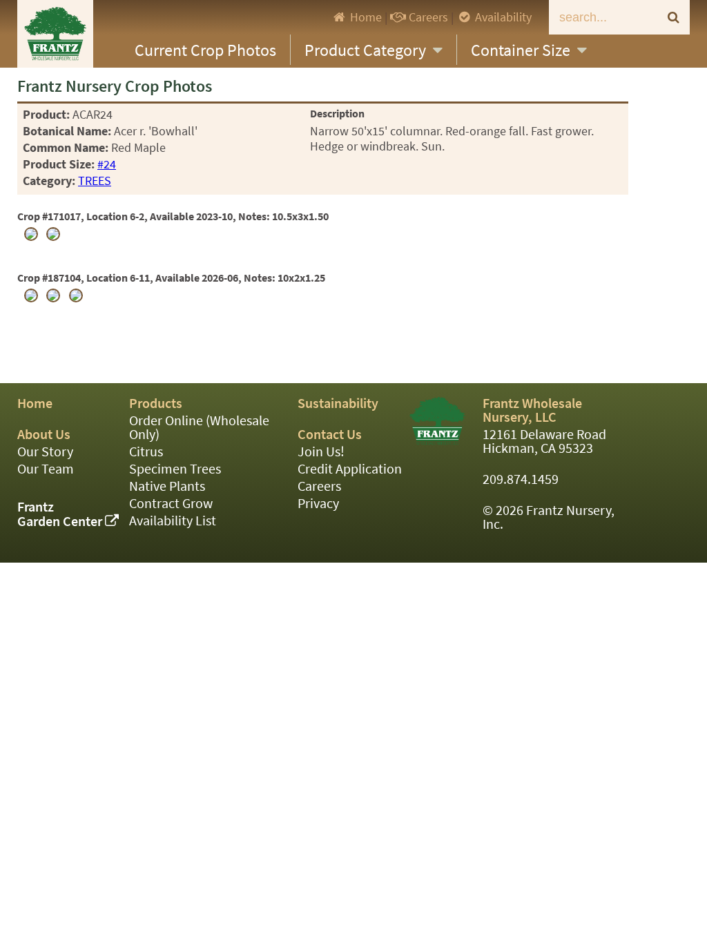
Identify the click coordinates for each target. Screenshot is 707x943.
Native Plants (167, 486)
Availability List (172, 521)
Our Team (45, 469)
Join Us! (321, 452)
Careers (427, 17)
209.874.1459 (521, 479)
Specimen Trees (175, 469)
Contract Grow (171, 503)
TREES (94, 181)
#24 (106, 164)
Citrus (146, 452)
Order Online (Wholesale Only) (199, 427)
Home (364, 17)
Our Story (45, 452)
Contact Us (330, 434)
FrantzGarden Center (61, 514)
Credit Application (350, 469)
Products (155, 403)
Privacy (318, 503)
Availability (502, 17)
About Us (43, 434)
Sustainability (338, 403)
